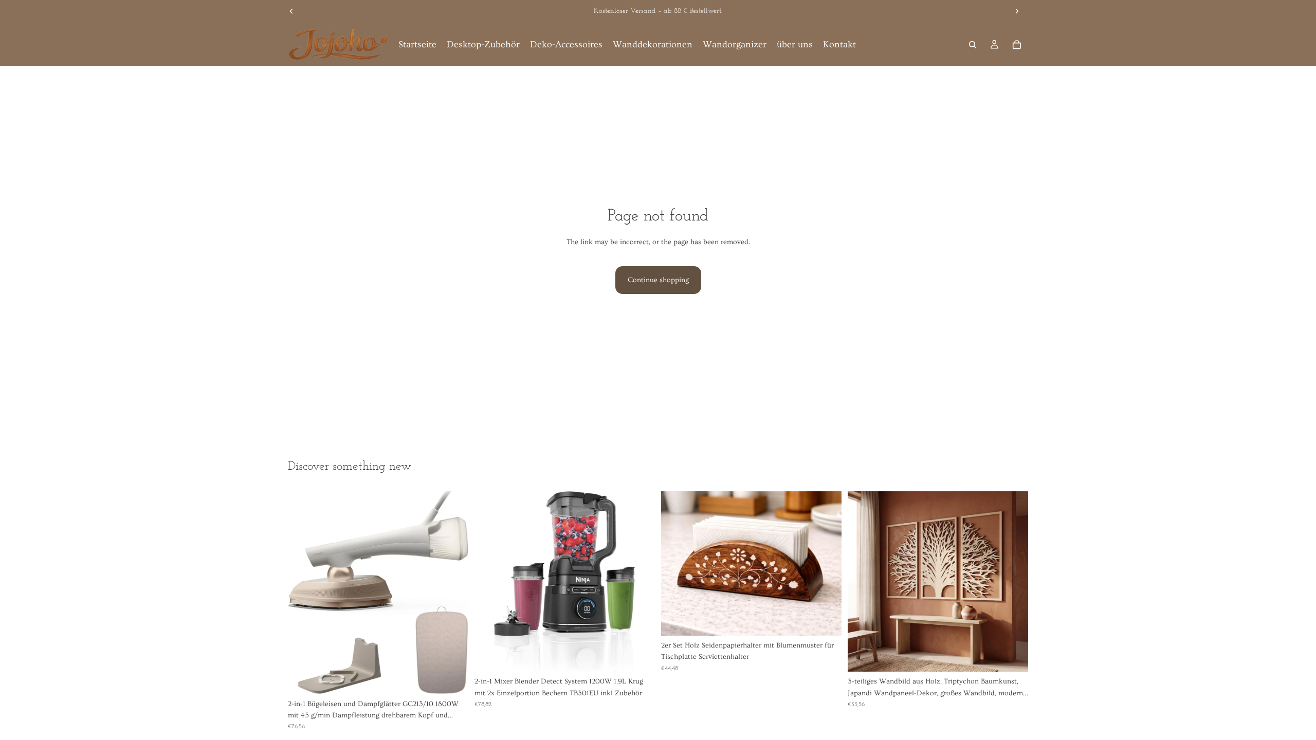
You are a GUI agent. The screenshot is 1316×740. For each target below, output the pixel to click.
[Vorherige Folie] (291, 11)
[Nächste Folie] (1017, 11)
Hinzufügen (461, 678)
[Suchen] (972, 44)
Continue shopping (658, 280)
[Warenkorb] (1017, 44)
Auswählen (1020, 656)
